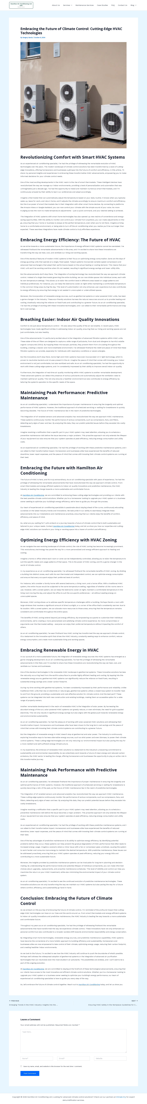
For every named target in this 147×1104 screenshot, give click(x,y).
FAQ (113, 5)
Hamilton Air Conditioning (33, 495)
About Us (56, 5)
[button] (71, 5)
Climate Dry (121, 1097)
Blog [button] (132, 5)
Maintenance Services (85, 5)
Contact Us (122, 5)
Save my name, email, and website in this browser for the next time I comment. (52, 1066)
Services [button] (66, 5)
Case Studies (102, 5)
